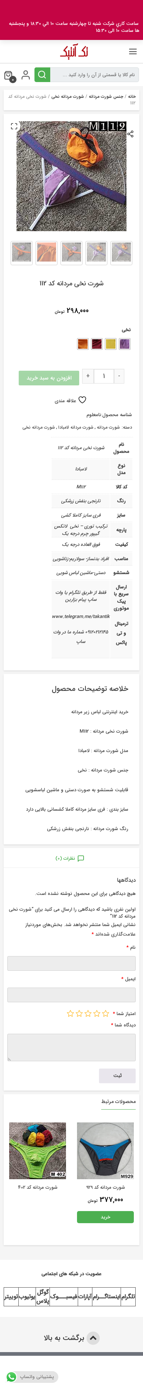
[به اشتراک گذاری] (130, 133)
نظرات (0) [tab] (65, 858)
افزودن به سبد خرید (49, 378)
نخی (126, 330)
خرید (38, 1217)
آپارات (85, 1296)
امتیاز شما (124, 1014)
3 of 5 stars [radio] (88, 1013)
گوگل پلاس (42, 1297)
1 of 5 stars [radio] (105, 1013)
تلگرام (128, 1296)
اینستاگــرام (106, 1296)
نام (131, 947)
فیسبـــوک (63, 1296)
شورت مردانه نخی (67, 96)
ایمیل (128, 979)
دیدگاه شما (123, 1025)
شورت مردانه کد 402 (105, 1187)
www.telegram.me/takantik (81, 617)
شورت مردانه (108, 427)
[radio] (124, 343)
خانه (132, 96)
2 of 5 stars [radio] (96, 1013)
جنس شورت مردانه (106, 96)
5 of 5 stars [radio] (70, 1013)
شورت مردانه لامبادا (76, 427)
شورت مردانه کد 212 (38, 1187)
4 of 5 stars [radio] (79, 1013)
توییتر (11, 1296)
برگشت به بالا (65, 1338)
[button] (14, 126)
